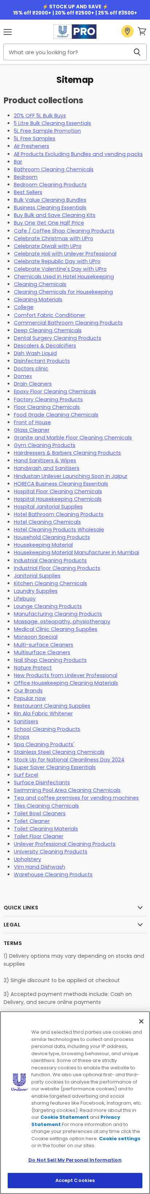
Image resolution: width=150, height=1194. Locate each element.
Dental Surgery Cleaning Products (57, 338)
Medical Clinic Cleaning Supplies (55, 629)
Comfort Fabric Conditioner (49, 315)
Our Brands (28, 690)
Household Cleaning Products (52, 537)
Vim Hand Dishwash (39, 867)
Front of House (32, 422)
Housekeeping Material (43, 544)
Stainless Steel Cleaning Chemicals (59, 752)
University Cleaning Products (50, 851)
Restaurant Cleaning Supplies (52, 705)
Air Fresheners (31, 146)
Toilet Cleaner (32, 821)
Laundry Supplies (36, 591)
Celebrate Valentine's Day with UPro (60, 269)
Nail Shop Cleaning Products (50, 660)
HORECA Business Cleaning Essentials (61, 483)
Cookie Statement (64, 1117)
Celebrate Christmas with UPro (53, 238)
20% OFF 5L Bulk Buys (40, 115)
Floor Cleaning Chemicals (47, 407)
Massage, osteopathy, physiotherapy (62, 621)
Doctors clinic (31, 368)
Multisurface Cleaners (42, 652)
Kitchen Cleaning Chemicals (50, 583)
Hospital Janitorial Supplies (48, 506)
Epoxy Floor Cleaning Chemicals (55, 391)
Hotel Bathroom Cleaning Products (58, 514)
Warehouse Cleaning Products (53, 874)
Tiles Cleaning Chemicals (46, 805)
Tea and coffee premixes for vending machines (76, 797)
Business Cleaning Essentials (50, 207)
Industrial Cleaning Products (50, 560)
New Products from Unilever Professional (65, 675)
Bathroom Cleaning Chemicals (54, 169)
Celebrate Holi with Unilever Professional (65, 253)
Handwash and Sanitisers (46, 468)
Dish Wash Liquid (35, 353)
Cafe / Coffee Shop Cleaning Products (64, 230)
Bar (18, 161)
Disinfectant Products (42, 361)
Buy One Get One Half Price (49, 222)
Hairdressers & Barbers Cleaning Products (67, 453)
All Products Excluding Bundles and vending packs (78, 154)
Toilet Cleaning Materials (46, 828)
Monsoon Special (36, 636)
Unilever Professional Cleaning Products (64, 844)
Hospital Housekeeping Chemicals (58, 499)
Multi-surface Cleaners (43, 644)
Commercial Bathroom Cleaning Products (68, 322)
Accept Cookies (75, 1180)
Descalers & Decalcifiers (45, 345)
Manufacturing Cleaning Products (58, 614)
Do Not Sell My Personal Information (75, 1160)
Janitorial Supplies (37, 575)
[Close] (141, 1021)
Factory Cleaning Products (48, 399)
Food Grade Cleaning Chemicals (56, 414)
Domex (23, 376)
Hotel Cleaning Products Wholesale (59, 529)
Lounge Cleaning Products (48, 606)
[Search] (137, 52)
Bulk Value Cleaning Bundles (50, 200)
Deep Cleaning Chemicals (48, 330)
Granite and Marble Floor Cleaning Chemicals (73, 437)
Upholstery (27, 859)
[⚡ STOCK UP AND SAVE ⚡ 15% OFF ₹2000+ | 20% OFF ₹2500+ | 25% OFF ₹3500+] (75, 10)
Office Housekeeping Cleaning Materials (66, 683)
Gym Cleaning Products (44, 445)
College (23, 307)
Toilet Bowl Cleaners (40, 813)
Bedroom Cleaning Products (50, 184)
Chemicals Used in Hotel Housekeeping (64, 276)
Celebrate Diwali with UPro (48, 246)
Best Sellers (28, 192)
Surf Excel (26, 775)
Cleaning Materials (38, 299)
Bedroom (26, 177)
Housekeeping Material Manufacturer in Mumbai (76, 552)
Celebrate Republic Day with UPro (57, 261)
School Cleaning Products (47, 729)
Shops (21, 736)
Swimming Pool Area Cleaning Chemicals (67, 790)
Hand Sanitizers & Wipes (45, 460)
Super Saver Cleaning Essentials (55, 767)
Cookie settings (120, 1138)
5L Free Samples (34, 138)
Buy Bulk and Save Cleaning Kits (54, 215)
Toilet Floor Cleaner (38, 836)
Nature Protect (33, 667)
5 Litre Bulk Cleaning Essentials (52, 123)
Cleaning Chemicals (40, 284)
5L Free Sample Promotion (47, 130)
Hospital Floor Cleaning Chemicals (58, 491)
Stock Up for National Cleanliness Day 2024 (69, 759)
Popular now (30, 698)
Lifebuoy (25, 598)
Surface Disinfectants (42, 782)
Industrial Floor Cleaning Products (57, 568)
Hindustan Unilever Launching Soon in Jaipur (70, 476)
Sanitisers (26, 721)
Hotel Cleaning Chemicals (47, 522)
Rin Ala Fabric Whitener (43, 713)
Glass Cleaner (32, 430)
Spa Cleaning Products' (44, 744)
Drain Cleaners (33, 383)
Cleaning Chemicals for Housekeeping (63, 292)
